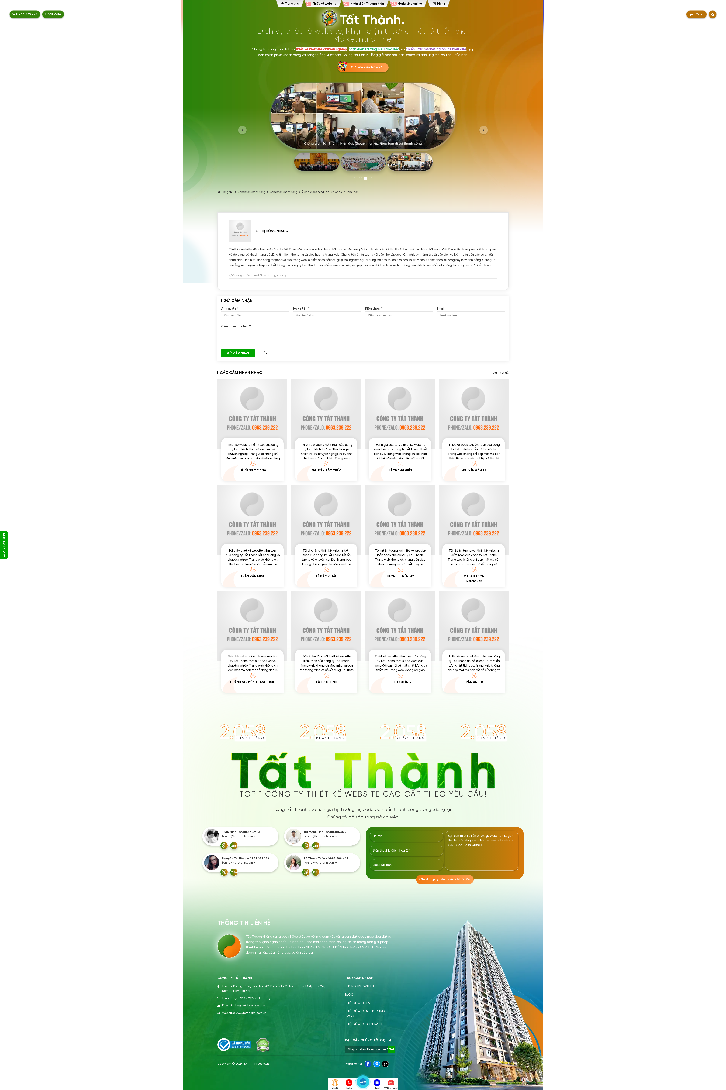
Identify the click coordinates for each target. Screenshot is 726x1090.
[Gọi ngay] (224, 845)
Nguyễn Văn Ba (474, 470)
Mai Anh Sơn (474, 576)
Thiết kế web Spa (357, 1003)
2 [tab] (360, 178)
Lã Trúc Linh (326, 682)
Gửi (391, 1049)
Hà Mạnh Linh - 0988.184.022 (325, 832)
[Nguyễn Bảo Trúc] (326, 414)
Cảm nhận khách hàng (251, 192)
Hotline (349, 1088)
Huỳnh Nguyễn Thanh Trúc (252, 682)
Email (377, 1088)
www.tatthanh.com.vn (251, 1013)
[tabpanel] (363, 128)
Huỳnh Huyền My (400, 576)
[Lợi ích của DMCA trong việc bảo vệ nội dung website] (263, 1045)
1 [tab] (355, 178)
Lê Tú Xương (400, 682)
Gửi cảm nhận (238, 353)
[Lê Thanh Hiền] (400, 414)
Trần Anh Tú (474, 682)
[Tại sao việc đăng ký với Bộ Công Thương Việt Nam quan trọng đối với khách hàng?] (234, 1044)
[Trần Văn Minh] (252, 520)
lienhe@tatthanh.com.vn (239, 836)
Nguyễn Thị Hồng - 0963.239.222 (245, 858)
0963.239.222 (26, 14)
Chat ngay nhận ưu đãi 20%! (445, 879)
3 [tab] (365, 178)
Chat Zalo (53, 14)
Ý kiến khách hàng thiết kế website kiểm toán (330, 192)
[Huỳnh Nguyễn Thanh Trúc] (252, 626)
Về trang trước (240, 275)
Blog (349, 994)
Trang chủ (227, 192)
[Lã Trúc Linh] (326, 626)
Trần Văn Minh (252, 576)
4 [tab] (370, 178)
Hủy (264, 353)
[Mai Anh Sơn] (474, 520)
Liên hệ (335, 1088)
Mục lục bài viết (4, 545)
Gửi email (263, 275)
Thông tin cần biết (359, 986)
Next (483, 130)
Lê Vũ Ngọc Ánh (253, 470)
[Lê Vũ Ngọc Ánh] (252, 414)
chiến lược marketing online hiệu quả (436, 49)
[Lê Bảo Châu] (326, 520)
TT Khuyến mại (390, 1088)
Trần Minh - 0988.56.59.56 (241, 832)
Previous (242, 130)
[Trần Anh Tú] (474, 626)
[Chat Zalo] (234, 845)
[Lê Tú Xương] (400, 626)
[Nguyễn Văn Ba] (474, 414)
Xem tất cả (501, 373)
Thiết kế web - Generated (364, 1024)
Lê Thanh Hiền (400, 470)
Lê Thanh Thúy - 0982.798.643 (326, 858)
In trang (281, 275)
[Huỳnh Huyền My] (400, 520)
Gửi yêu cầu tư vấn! (366, 67)
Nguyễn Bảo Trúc (327, 470)
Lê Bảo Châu (326, 576)
